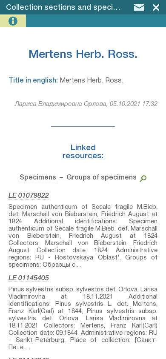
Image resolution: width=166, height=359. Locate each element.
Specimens (38, 178)
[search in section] (141, 178)
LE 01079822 (29, 196)
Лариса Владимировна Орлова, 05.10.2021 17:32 (86, 104)
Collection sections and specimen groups (81, 7)
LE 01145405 (29, 279)
